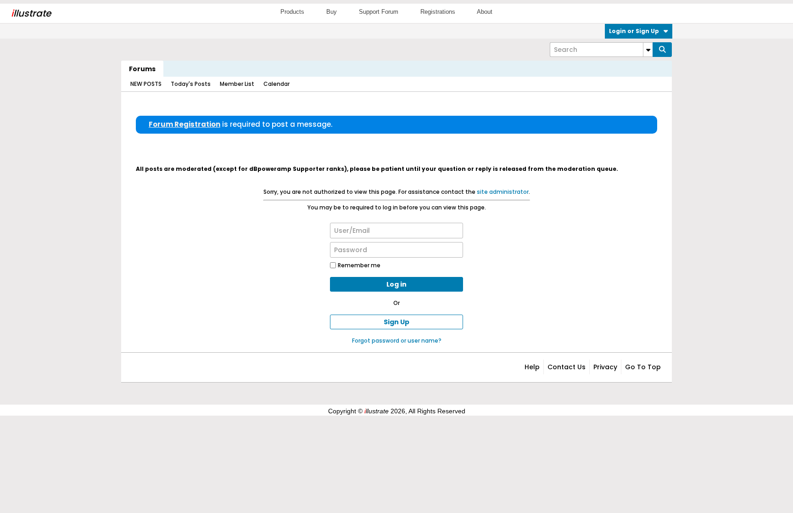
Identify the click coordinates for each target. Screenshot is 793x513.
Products (292, 11)
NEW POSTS (146, 84)
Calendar (276, 84)
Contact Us (566, 367)
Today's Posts (191, 84)
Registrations (437, 11)
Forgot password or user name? (396, 340)
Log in (396, 284)
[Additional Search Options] (648, 49)
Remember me (359, 265)
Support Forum (378, 11)
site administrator (503, 192)
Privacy (605, 367)
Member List (237, 84)
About (484, 11)
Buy (331, 11)
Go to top (643, 367)
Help (532, 367)
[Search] (662, 49)
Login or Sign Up (634, 31)
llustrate (31, 13)
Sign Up (396, 322)
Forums (142, 68)
